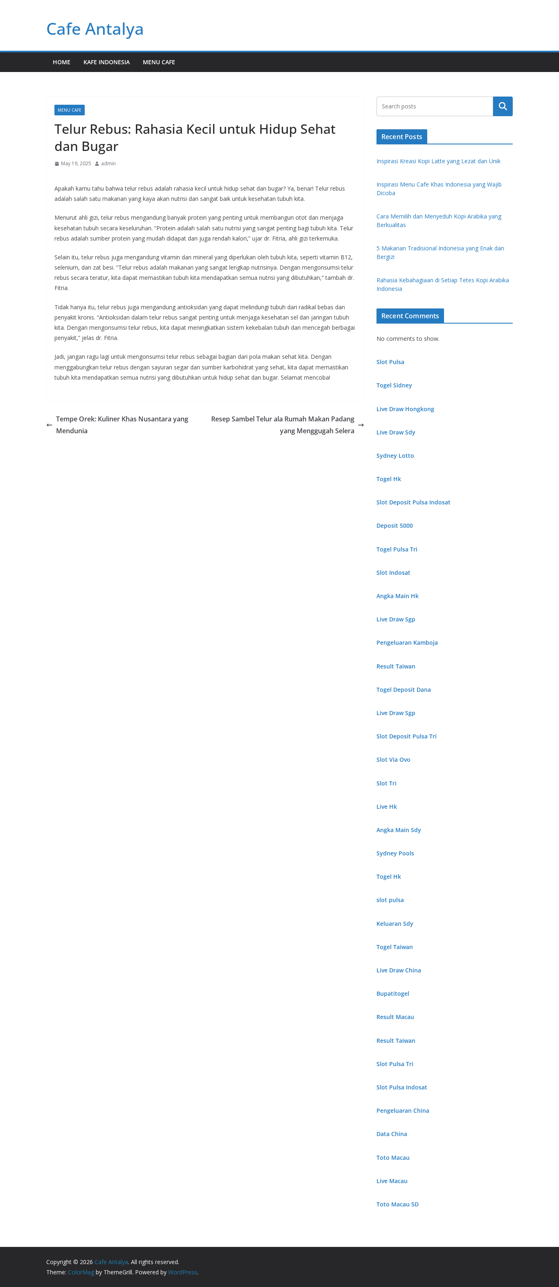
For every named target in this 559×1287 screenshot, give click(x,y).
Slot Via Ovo (393, 759)
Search (503, 106)
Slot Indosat (393, 572)
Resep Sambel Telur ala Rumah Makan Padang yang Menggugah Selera (282, 424)
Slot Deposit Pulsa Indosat (413, 502)
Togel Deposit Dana (403, 689)
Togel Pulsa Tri (396, 549)
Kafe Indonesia (106, 62)
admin (108, 163)
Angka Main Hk (397, 596)
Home (61, 62)
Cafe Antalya (95, 28)
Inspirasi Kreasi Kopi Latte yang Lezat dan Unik (438, 161)
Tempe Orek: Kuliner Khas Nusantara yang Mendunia (122, 424)
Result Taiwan (395, 666)
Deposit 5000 (394, 525)
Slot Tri (386, 783)
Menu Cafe (159, 62)
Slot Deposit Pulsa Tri (406, 736)
